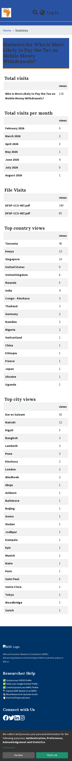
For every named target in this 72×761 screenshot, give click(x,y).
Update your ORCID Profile (18, 680)
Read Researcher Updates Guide (22, 694)
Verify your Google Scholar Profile (22, 683)
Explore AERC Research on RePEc (21, 690)
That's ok (52, 755)
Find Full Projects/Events (18, 697)
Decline (18, 755)
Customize (9, 747)
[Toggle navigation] (66, 12)
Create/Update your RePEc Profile (22, 687)
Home (7, 30)
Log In (53, 12)
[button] (42, 12)
